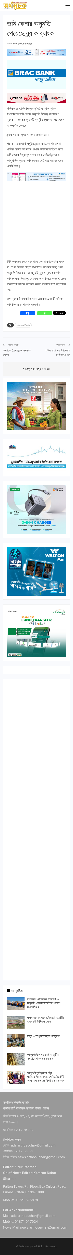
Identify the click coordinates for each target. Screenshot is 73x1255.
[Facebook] (27, 313)
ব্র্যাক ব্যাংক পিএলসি (23, 325)
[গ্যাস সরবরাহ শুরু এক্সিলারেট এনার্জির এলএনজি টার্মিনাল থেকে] (16, 1022)
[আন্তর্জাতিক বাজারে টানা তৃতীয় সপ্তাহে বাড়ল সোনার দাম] (16, 1059)
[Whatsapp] (44, 313)
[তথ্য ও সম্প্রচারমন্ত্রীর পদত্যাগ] (16, 1040)
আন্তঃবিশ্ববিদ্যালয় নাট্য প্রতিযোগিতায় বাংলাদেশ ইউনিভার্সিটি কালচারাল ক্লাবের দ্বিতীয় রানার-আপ (45, 1077)
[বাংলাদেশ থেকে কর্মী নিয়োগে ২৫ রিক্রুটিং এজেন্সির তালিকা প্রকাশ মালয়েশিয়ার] (16, 1003)
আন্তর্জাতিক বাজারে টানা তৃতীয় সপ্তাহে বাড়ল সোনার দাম (43, 1056)
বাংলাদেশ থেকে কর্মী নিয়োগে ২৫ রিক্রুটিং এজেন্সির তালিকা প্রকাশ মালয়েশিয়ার (43, 1003)
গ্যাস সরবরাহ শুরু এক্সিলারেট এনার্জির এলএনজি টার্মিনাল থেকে (45, 1020)
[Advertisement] (36, 220)
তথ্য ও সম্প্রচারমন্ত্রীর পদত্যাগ (43, 1036)
